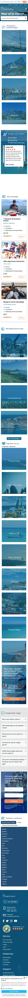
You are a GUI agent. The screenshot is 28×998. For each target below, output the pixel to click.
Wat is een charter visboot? (11, 719)
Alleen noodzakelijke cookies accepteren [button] (14, 995)
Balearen (4, 831)
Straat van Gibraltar (7, 877)
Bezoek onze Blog (7, 942)
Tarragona (4, 879)
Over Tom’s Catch (7, 940)
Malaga (4, 862)
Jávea (3, 857)
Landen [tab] (19, 822)
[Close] (27, 2)
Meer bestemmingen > (14, 438)
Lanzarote (4, 860)
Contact (10, 5)
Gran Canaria (5, 853)
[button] (25, 5)
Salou (3, 874)
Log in (4, 947)
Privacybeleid (7, 808)
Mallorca (4, 865)
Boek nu (21, 236)
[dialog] (14, 987)
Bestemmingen (7, 957)
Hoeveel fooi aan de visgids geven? (11, 744)
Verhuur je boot (7, 949)
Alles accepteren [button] (14, 991)
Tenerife (4, 881)
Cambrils (4, 836)
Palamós (4, 872)
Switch (24, 1)
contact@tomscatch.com (12, 916)
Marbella (4, 867)
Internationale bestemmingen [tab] (9, 825)
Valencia (4, 884)
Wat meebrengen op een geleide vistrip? (12, 727)
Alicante (4, 829)
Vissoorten (6, 964)
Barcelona (4, 834)
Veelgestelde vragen (8, 972)
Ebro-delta (5, 848)
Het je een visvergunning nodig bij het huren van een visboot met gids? (13, 762)
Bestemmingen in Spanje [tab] (8, 822)
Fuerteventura (5, 850)
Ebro (3, 846)
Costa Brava (5, 841)
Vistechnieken (6, 962)
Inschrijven (14, 801)
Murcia (4, 869)
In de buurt (5, 960)
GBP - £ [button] (21, 5)
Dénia (3, 843)
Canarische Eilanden (7, 838)
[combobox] (24, 978)
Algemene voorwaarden (9, 806)
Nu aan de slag (14, 699)
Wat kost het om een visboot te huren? (12, 735)
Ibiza (3, 855)
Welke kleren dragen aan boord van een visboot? (12, 752)
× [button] (26, 977)
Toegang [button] (15, 5)
